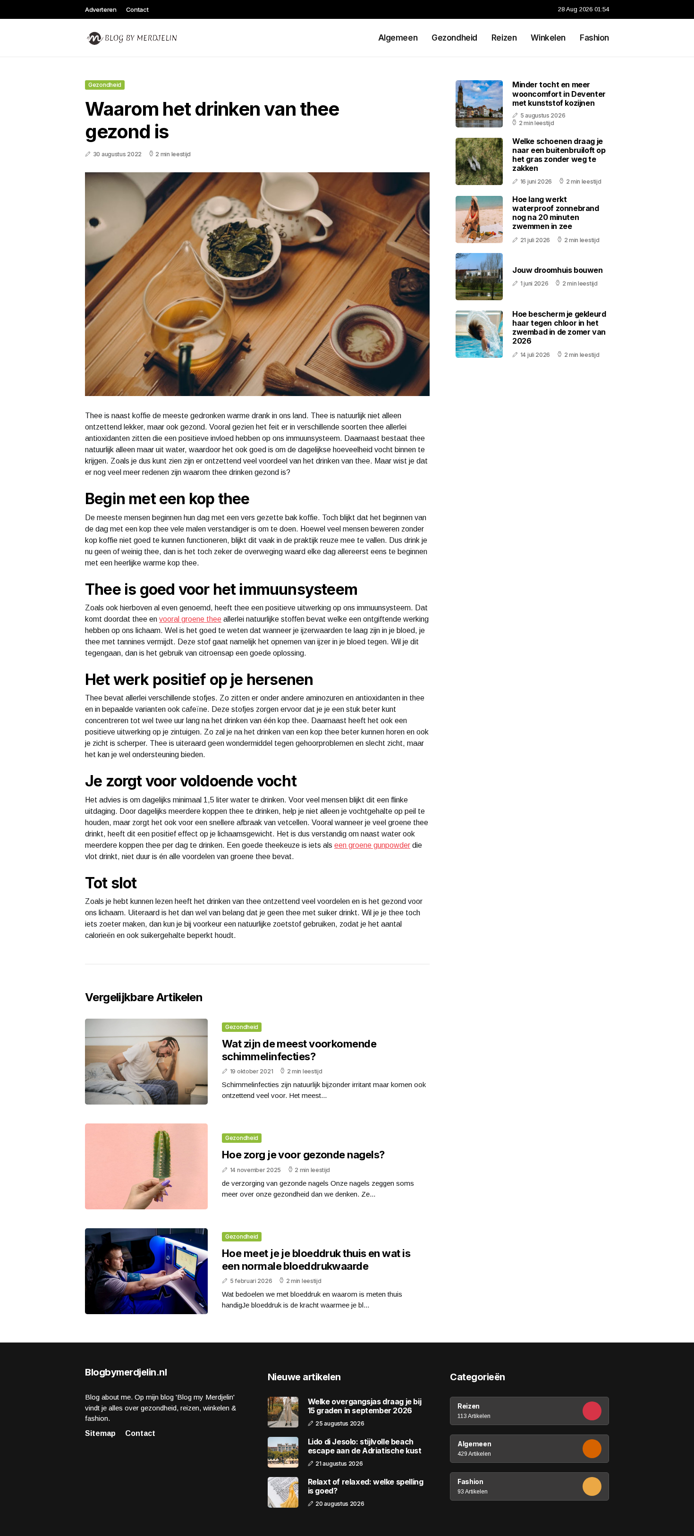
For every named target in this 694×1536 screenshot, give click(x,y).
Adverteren (101, 9)
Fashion (594, 37)
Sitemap (100, 1433)
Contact (137, 9)
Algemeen (398, 37)
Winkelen (548, 37)
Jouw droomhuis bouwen (557, 270)
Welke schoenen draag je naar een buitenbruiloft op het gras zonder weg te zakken (559, 154)
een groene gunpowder (372, 845)
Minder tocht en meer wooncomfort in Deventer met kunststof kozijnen (559, 94)
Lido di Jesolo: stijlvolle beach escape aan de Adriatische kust (365, 1446)
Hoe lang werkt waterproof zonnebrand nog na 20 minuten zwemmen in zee (555, 212)
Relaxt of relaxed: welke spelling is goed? (365, 1486)
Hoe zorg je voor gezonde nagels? (303, 1154)
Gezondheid (454, 37)
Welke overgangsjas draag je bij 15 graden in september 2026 (365, 1406)
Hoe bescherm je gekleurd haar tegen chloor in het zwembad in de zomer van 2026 (559, 327)
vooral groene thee (190, 619)
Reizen (503, 37)
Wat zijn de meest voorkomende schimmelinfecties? (299, 1050)
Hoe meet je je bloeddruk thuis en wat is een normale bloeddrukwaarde (316, 1259)
